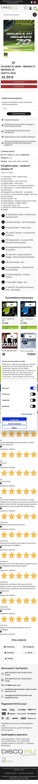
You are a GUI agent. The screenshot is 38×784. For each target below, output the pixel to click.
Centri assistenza (7, 768)
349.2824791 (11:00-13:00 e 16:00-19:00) (18, 680)
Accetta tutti (14, 419)
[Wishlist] (25, 8)
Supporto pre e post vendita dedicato (19, 137)
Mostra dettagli (27, 414)
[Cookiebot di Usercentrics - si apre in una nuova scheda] (27, 354)
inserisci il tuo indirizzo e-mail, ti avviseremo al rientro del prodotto (17, 103)
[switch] (33, 394)
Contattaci (4, 776)
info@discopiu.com (13, 685)
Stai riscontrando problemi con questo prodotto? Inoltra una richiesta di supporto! (20, 143)
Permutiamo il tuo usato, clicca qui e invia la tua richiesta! (19, 125)
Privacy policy (16, 768)
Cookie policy (25, 768)
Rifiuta (14, 428)
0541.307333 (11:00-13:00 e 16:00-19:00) (19, 674)
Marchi (21, 776)
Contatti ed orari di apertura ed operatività (17, 131)
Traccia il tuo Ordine (23, 778)
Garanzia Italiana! (11, 120)
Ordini (22, 770)
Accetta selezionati (14, 424)
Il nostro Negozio (13, 776)
